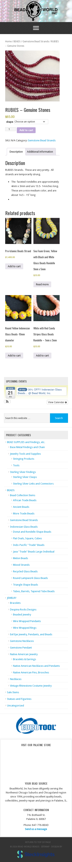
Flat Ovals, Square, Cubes (27, 538)
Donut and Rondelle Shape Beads (32, 531)
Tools (16, 465)
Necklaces (15, 679)
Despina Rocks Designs (23, 609)
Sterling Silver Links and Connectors (33, 483)
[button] (7, 401)
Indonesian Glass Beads (24, 526)
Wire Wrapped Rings (24, 627)
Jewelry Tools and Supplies (25, 453)
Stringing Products (23, 458)
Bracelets (15, 602)
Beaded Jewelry (22, 614)
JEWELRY (11, 597)
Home (8, 41)
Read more (42, 284)
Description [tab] (16, 151)
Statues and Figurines (19, 698)
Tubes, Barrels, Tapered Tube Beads (34, 591)
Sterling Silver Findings (23, 471)
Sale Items (13, 692)
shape (9, 121)
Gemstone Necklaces (22, 640)
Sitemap (45, 846)
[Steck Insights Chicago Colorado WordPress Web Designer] (36, 854)
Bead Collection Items (22, 495)
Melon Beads (20, 558)
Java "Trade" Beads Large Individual (33, 551)
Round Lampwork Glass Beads (30, 578)
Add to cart (26, 130)
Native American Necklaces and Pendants (36, 665)
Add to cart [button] (14, 266)
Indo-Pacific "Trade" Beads (28, 544)
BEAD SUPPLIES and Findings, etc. (26, 442)
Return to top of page (38, 842)
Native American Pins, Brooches (31, 672)
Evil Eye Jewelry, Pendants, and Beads (31, 634)
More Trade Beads (23, 513)
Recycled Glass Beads (25, 571)
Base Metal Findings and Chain (27, 447)
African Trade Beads (24, 500)
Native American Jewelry (24, 654)
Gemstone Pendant (21, 647)
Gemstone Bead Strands (36, 41)
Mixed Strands (21, 564)
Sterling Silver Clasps (25, 477)
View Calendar (56, 402)
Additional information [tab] (40, 151)
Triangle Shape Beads (25, 584)
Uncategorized (15, 705)
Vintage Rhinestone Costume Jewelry (31, 685)
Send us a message (36, 829)
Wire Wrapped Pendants (27, 621)
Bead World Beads (36, 11)
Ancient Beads (21, 506)
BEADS (17, 41)
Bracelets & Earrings (24, 659)
